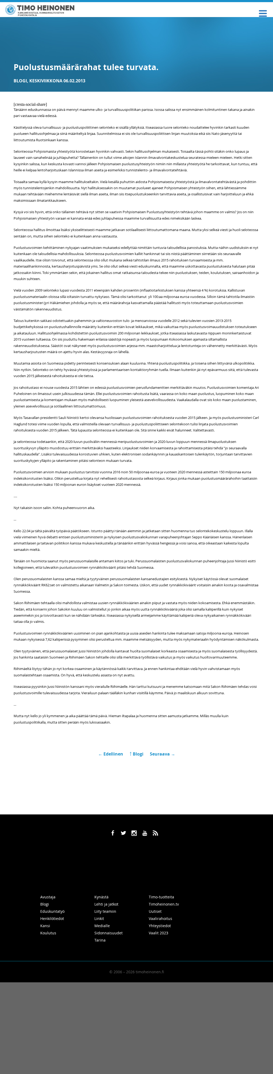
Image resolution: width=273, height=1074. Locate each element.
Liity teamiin (105, 911)
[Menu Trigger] (263, 13)
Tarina (100, 940)
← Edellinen (111, 754)
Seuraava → (162, 754)
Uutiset (155, 911)
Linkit (99, 918)
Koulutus (48, 932)
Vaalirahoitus (160, 918)
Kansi (45, 925)
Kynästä (101, 896)
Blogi (20, 81)
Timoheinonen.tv (164, 904)
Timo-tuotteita (161, 896)
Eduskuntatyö (52, 911)
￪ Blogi (136, 754)
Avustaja (47, 896)
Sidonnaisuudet (108, 932)
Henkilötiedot (52, 918)
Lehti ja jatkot (106, 904)
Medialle (102, 925)
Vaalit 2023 (158, 932)
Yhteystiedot (160, 925)
